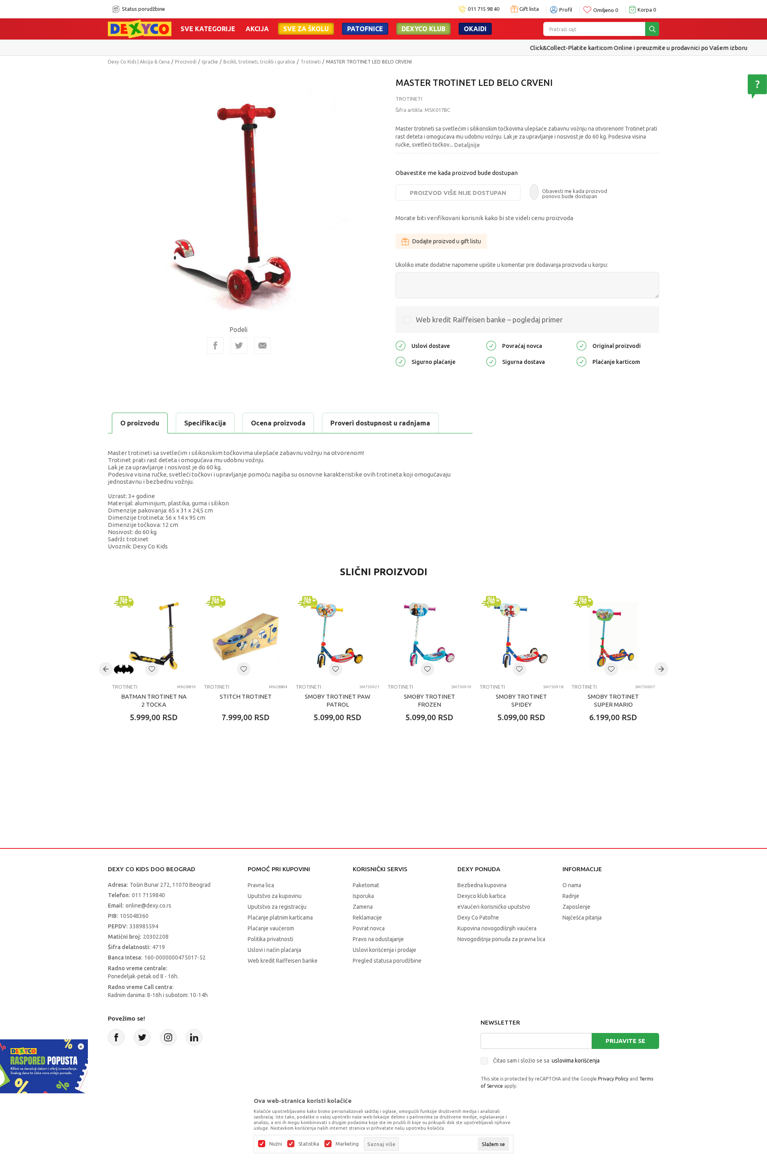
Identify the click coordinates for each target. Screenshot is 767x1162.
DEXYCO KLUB (423, 28)
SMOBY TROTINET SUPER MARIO (613, 700)
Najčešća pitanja (582, 917)
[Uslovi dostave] (400, 345)
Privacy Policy (613, 1078)
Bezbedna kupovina (482, 885)
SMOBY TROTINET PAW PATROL (337, 700)
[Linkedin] (194, 1037)
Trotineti (310, 61)
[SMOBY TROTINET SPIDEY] (521, 636)
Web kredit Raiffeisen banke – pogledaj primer (489, 320)
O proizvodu (139, 423)
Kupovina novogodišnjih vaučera (497, 928)
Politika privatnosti (270, 939)
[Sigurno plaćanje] (400, 361)
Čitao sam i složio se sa (546, 1060)
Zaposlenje (576, 907)
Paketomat (366, 885)
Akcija (257, 28)
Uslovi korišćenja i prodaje (384, 950)
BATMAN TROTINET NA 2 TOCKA (154, 700)
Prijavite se (625, 1040)
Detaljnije (467, 145)
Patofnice (365, 28)
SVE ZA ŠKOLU (306, 28)
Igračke (210, 61)
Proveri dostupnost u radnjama (380, 423)
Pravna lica (261, 885)
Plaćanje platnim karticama (280, 917)
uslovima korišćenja (576, 1060)
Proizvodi (186, 61)
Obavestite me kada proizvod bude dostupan (456, 172)
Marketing (347, 1144)
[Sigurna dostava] (491, 361)
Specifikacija (205, 423)
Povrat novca (369, 928)
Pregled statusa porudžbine (387, 960)
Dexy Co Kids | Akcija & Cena (139, 61)
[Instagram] (168, 1037)
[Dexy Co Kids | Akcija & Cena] (139, 28)
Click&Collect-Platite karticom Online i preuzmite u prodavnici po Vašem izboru (382, 47)
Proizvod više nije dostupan (458, 192)
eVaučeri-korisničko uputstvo (493, 907)
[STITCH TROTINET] (246, 636)
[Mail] (262, 346)
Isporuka (363, 896)
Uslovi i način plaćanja (274, 950)
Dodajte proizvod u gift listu (446, 241)
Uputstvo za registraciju (277, 907)
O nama (571, 885)
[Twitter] (142, 1037)
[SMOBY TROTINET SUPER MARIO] (613, 636)
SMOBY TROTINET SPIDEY (521, 700)
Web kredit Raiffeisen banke (283, 960)
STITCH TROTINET (246, 696)
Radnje (570, 896)
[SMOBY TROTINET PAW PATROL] (338, 636)
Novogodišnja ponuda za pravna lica (501, 939)
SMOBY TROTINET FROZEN (429, 700)
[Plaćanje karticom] (581, 361)
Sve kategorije (208, 28)
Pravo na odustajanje (378, 939)
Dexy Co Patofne (478, 917)
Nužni (275, 1144)
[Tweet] (239, 346)
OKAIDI (475, 28)
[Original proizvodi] (581, 345)
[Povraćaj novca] (491, 345)
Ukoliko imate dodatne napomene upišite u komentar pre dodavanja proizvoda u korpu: (501, 265)
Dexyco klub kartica (481, 896)
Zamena (363, 907)
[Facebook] (215, 346)
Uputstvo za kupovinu (275, 896)
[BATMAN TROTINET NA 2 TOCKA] (154, 636)
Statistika (308, 1144)
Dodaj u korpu (158, 764)
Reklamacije (367, 917)
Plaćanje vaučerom (271, 928)
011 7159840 (148, 895)
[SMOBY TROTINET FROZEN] (429, 636)
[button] (152, 669)
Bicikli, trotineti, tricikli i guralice (259, 61)
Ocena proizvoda (278, 423)
